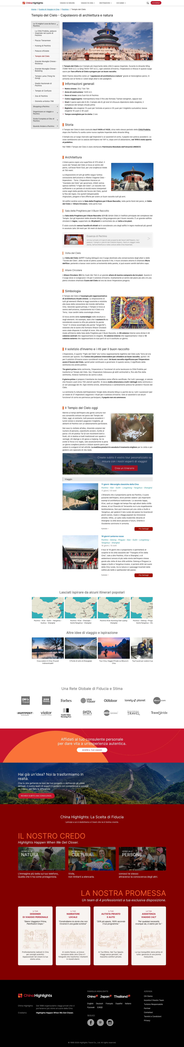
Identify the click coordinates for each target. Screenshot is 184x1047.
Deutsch (99, 1003)
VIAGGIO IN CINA (87, 3)
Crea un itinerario (124, 468)
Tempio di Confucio (43, 91)
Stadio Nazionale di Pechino (43, 84)
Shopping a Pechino (41, 106)
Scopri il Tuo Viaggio (92, 750)
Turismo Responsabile (153, 1004)
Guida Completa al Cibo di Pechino (43, 120)
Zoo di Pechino (41, 96)
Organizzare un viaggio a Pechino (43, 112)
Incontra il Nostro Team (154, 1000)
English (90, 1003)
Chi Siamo (148, 996)
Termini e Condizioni (152, 1016)
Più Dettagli (144, 529)
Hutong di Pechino (43, 46)
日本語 (100, 1007)
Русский (90, 1007)
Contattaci (156, 3)
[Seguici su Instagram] (109, 1025)
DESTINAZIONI (104, 3)
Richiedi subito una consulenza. (36, 796)
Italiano (128, 1003)
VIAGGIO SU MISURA (67, 3)
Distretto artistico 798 (44, 101)
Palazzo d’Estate (42, 51)
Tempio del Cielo (42, 56)
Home (33, 9)
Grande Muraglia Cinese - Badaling (46, 70)
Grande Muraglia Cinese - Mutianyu (46, 62)
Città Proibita (144, 129)
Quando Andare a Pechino (43, 126)
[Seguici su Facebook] (90, 1025)
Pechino (65, 9)
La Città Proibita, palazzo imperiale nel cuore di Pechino (45, 33)
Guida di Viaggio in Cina (49, 9)
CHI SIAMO (120, 3)
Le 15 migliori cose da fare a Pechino (44, 25)
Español (119, 1003)
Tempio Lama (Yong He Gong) (45, 77)
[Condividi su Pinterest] (100, 1025)
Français (109, 1003)
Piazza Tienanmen (43, 40)
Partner (147, 1008)
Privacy (147, 1020)
